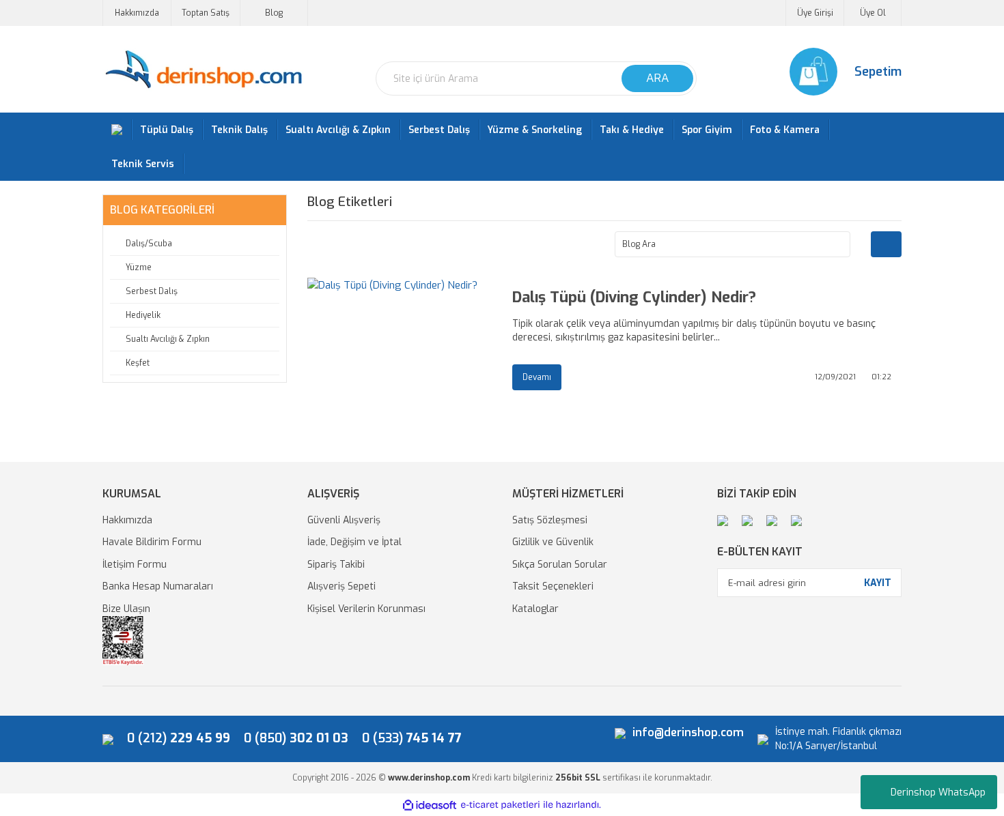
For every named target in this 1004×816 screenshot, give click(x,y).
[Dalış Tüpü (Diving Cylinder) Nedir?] (399, 339)
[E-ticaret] (500, 805)
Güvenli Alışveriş (343, 520)
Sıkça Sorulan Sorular (559, 564)
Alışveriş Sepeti (341, 586)
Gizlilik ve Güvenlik (553, 542)
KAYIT (877, 583)
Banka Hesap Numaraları (157, 586)
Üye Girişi (815, 13)
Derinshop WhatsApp (938, 792)
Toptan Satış (205, 13)
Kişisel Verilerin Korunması (366, 608)
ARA (657, 78)
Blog (274, 13)
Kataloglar (535, 608)
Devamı (536, 377)
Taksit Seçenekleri (553, 586)
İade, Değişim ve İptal (354, 542)
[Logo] (203, 70)
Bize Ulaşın (126, 608)
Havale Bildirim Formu (151, 542)
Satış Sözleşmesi (549, 520)
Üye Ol (873, 13)
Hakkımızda (137, 13)
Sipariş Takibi (336, 564)
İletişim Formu (134, 564)
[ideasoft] (429, 805)
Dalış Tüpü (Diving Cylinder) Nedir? (634, 297)
